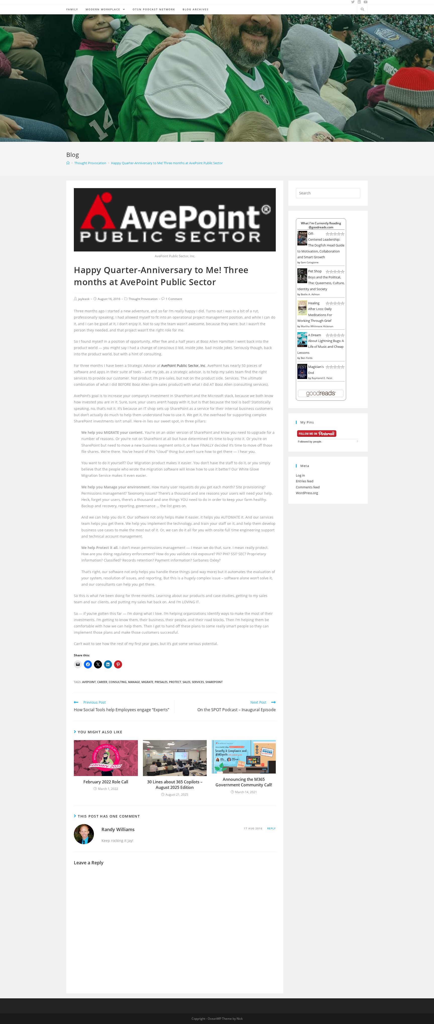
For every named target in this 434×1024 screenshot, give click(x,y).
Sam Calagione (309, 262)
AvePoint (89, 682)
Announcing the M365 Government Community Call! (243, 782)
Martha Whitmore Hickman (317, 326)
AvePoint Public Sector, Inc (183, 365)
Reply (271, 828)
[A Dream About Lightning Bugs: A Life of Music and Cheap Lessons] (302, 339)
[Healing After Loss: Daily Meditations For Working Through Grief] (302, 307)
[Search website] (362, 9)
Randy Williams (118, 829)
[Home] (68, 163)
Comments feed (308, 487)
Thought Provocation (143, 299)
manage (134, 682)
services (198, 682)
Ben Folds (306, 358)
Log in (300, 475)
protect (175, 682)
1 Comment (174, 299)
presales (161, 682)
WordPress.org (307, 493)
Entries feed (304, 481)
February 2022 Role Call (105, 782)
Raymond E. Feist (322, 378)
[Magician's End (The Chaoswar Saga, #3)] (302, 371)
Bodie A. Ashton (310, 294)
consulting (118, 682)
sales (186, 682)
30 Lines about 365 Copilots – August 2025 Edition (174, 784)
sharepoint (214, 682)
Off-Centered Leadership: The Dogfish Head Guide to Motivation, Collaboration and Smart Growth (320, 245)
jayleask (83, 299)
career (102, 682)
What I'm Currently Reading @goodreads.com (321, 225)
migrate (147, 682)
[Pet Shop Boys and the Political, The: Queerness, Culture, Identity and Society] (302, 275)
